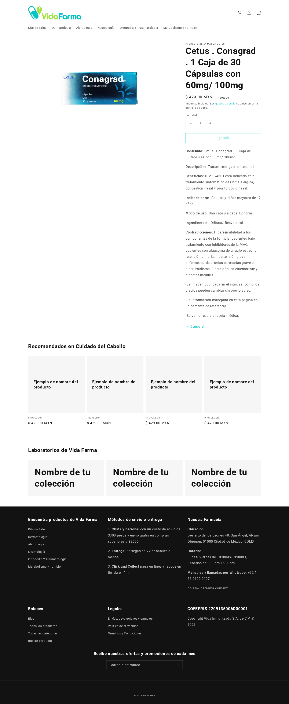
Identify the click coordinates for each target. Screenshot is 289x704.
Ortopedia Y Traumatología (47, 559)
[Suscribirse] (178, 665)
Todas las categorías (43, 633)
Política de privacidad (123, 626)
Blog (31, 618)
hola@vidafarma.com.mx (207, 588)
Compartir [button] (197, 326)
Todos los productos (42, 626)
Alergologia (36, 544)
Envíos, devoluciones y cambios (130, 618)
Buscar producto (40, 640)
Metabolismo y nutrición (45, 566)
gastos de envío (225, 103)
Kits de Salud (37, 529)
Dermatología (37, 537)
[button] (240, 12)
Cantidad (191, 115)
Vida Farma (149, 695)
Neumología (36, 551)
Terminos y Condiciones (125, 633)
